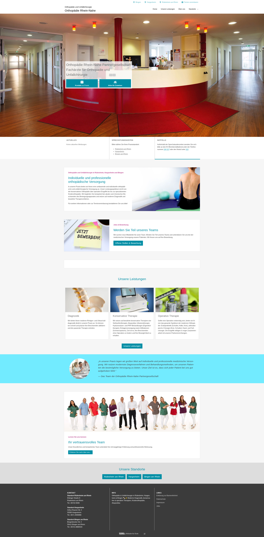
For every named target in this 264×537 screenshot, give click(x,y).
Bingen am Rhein (121, 154)
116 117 (166, 149)
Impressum (160, 502)
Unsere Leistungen (168, 9)
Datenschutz (161, 499)
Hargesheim (119, 151)
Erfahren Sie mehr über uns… (80, 452)
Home (155, 9)
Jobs (158, 506)
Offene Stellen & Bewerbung (128, 243)
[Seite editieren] (142, 534)
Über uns (181, 9)
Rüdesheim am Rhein (123, 149)
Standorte (192, 9)
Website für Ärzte (132, 534)
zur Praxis (82, 85)
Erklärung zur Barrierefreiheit (166, 495)
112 (187, 149)
